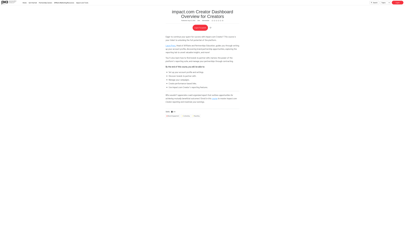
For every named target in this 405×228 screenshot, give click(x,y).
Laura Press (171, 45)
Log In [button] (398, 2)
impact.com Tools (82, 3)
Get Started (33, 3)
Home (25, 3)
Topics (383, 2)
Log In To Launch (200, 28)
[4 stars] (218, 21)
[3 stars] (216, 21)
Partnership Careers (45, 3)
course (214, 98)
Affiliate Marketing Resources (64, 3)
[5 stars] (220, 21)
